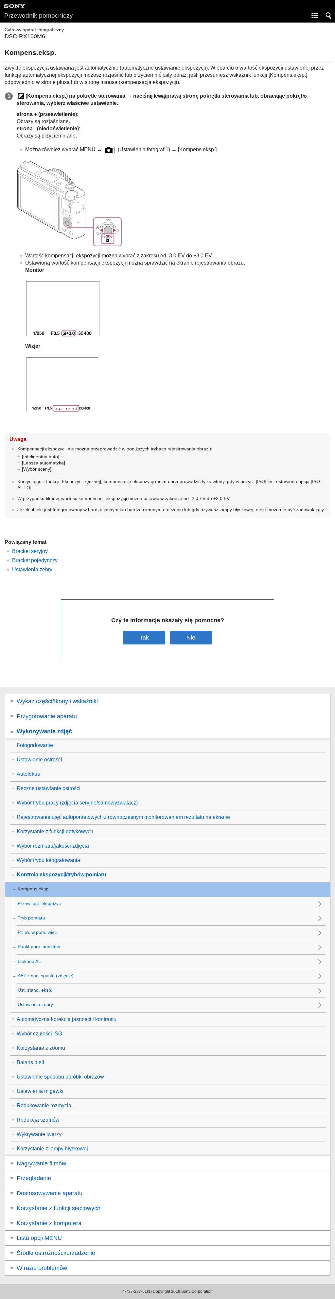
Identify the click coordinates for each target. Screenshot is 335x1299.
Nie (190, 637)
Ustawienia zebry (32, 569)
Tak (144, 637)
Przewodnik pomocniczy (38, 15)
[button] (328, 15)
